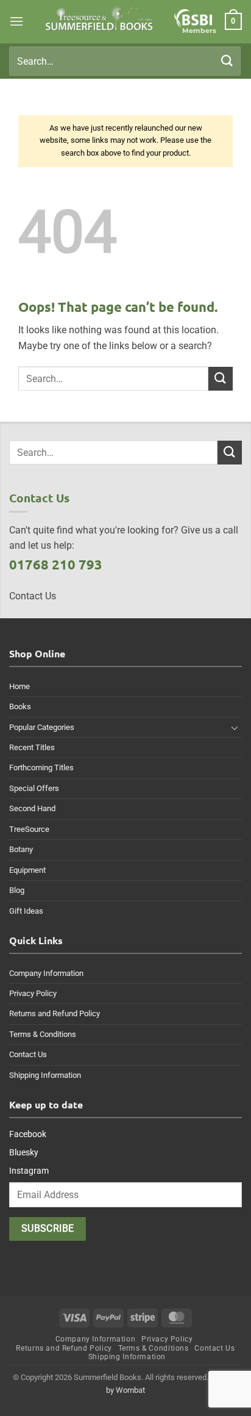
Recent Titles (32, 747)
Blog (16, 890)
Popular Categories (41, 727)
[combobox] (125, 61)
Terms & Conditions (42, 1034)
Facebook (27, 1134)
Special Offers (34, 788)
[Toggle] (234, 727)
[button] (16, 21)
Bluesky (23, 1152)
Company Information (46, 973)
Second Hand (32, 808)
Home (19, 686)
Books (20, 706)
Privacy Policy (33, 993)
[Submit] (227, 61)
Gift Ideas (26, 911)
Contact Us (28, 1054)
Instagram (29, 1171)
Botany (21, 849)
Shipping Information (45, 1075)
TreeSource (29, 829)
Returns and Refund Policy (54, 1013)
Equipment (27, 870)
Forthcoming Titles (41, 767)
